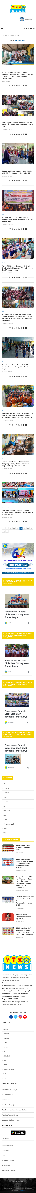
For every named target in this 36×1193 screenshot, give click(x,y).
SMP (5, 815)
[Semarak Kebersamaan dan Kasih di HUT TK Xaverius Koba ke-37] (18, 153)
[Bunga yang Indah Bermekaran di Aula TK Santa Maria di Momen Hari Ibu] (18, 105)
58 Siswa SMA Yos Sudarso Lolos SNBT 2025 (24, 848)
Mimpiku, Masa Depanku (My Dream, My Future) (24, 917)
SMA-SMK (7, 811)
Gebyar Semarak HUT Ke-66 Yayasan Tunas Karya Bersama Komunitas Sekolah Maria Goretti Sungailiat (24, 882)
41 (4, 531)
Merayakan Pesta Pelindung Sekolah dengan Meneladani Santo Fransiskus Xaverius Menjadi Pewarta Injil (17, 75)
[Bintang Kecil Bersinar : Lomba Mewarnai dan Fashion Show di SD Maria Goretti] (18, 492)
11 (14, 528)
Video (5, 828)
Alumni (6, 784)
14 (25, 528)
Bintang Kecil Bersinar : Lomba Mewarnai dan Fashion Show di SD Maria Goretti (17, 512)
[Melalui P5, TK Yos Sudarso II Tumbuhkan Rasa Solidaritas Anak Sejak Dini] (18, 200)
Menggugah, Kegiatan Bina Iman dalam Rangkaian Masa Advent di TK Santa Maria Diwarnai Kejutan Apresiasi (17, 317)
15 (28, 528)
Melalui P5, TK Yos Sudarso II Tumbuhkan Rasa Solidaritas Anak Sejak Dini (17, 219)
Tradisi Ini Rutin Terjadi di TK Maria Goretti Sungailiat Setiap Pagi (16, 367)
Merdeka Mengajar (8, 1105)
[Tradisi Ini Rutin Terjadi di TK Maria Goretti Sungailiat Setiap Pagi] (18, 347)
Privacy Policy (6, 1165)
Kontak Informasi (8, 1160)
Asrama (6, 788)
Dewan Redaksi (7, 1145)
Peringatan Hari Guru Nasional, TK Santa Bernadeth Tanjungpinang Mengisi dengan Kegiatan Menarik (17, 415)
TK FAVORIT (11, 35)
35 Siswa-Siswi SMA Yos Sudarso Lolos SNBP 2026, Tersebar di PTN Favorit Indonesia (25, 931)
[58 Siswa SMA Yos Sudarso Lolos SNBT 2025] (8, 848)
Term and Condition (9, 1170)
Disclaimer (5, 1150)
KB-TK (3, 69)
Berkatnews (6, 1100)
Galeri (4, 1155)
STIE (5, 819)
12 (18, 528)
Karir (5, 797)
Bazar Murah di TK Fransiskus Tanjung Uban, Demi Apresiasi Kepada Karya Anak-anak (15, 464)
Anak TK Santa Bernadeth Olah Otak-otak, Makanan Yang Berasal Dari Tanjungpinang (17, 268)
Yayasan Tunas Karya (9, 1090)
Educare (6, 793)
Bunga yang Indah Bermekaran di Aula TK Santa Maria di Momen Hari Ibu (18, 125)
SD (8, 507)
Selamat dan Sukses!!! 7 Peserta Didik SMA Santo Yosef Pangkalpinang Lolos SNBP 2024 (25, 901)
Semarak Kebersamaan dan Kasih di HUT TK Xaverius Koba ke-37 (17, 172)
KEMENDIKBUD (7, 1095)
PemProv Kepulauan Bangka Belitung (14, 1110)
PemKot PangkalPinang (10, 1115)
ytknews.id (22, 1190)
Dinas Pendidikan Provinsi (11, 1120)
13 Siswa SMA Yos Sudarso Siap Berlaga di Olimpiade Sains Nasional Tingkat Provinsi (24, 863)
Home (4, 35)
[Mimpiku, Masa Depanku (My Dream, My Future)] (8, 917)
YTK (5, 833)
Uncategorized (9, 824)
